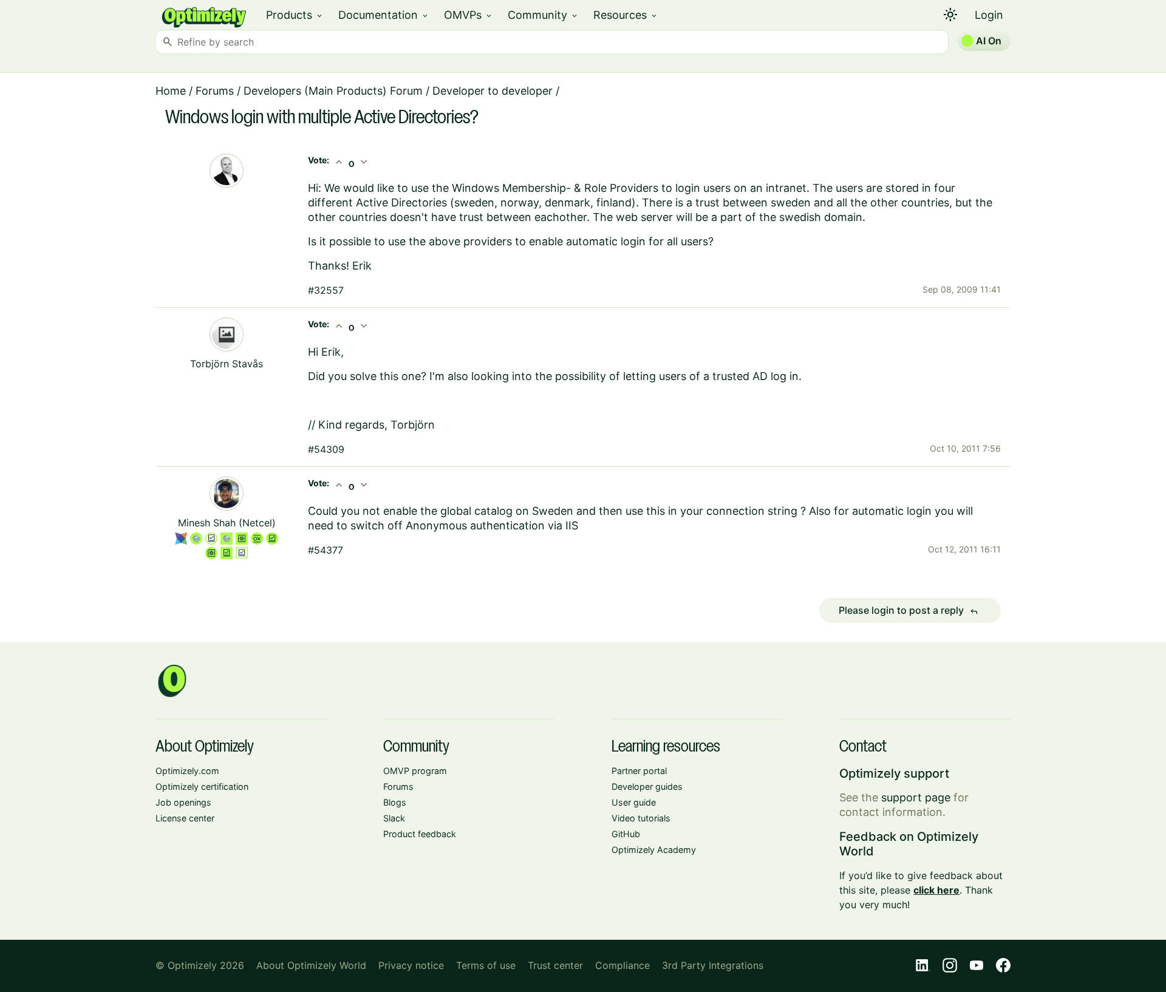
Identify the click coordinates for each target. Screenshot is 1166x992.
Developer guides (647, 786)
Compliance (622, 965)
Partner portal (639, 771)
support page (915, 797)
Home (170, 90)
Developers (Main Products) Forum (333, 90)
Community (543, 14)
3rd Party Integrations (712, 965)
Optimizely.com (187, 771)
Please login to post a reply (908, 610)
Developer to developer (492, 90)
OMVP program (415, 771)
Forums (215, 90)
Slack (394, 818)
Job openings (183, 802)
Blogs (394, 802)
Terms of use (486, 965)
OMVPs (468, 14)
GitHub (626, 834)
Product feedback (419, 834)
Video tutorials (641, 818)
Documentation (383, 14)
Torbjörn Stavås (226, 364)
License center (184, 818)
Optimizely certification (201, 786)
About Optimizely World (311, 965)
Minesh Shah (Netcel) (227, 523)
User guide (634, 802)
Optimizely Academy (654, 849)
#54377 (325, 550)
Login (989, 14)
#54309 (326, 449)
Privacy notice (411, 965)
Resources (625, 14)
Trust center (555, 965)
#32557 (326, 290)
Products (295, 14)
